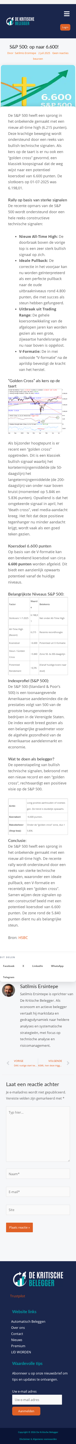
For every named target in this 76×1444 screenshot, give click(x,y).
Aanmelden (26, 1411)
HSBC (23, 937)
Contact (17, 1334)
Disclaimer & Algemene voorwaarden (38, 1439)
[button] (8, 966)
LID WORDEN (21, 1352)
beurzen (38, 59)
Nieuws (16, 1340)
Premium (18, 1346)
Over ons (18, 1328)
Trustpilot (17, 1296)
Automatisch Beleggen (28, 1321)
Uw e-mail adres (24, 1391)
